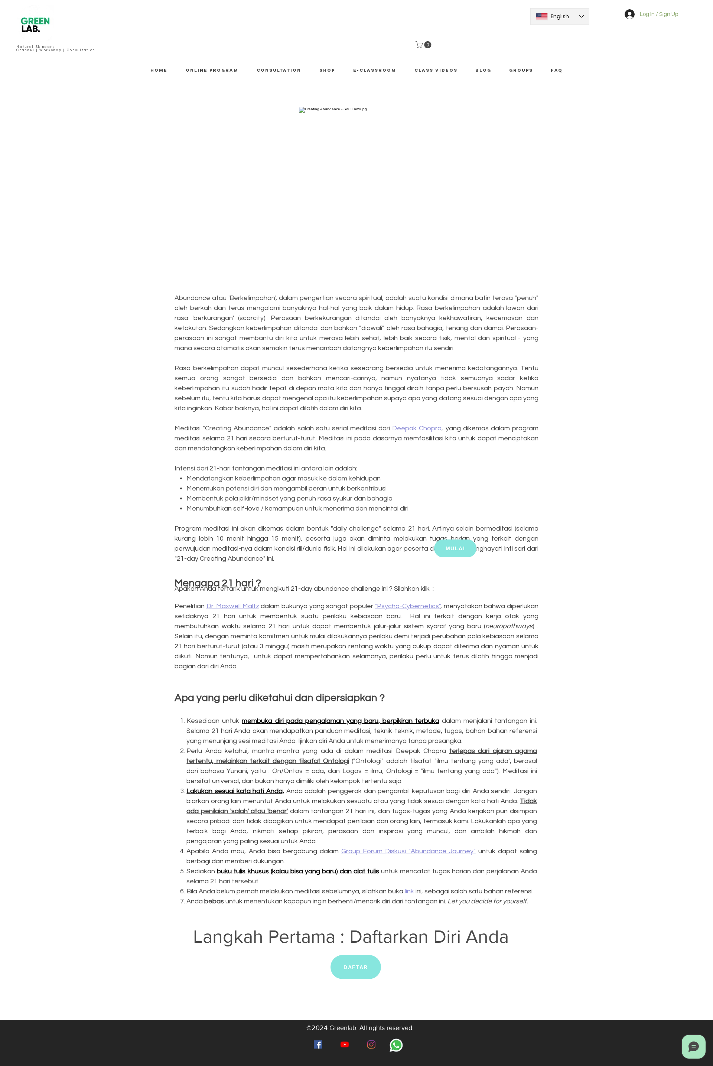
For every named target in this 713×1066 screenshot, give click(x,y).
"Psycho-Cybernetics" (408, 606)
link (409, 891)
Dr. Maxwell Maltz (232, 606)
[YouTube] (345, 1044)
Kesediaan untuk (214, 720)
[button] (424, 44)
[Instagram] (371, 1044)
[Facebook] (318, 1044)
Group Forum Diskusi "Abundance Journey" (408, 851)
